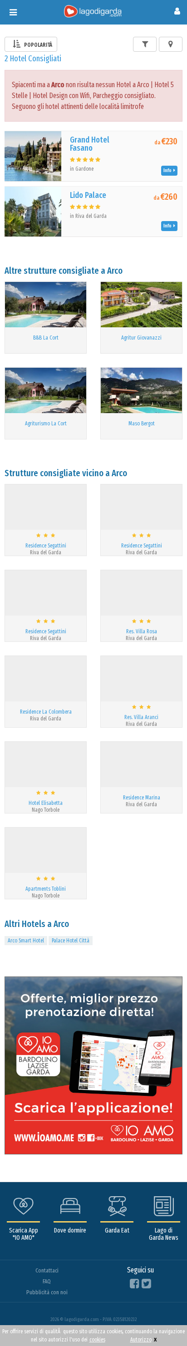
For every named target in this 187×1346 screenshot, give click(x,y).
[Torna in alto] (161, 1320)
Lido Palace (88, 195)
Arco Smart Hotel (26, 940)
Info (168, 170)
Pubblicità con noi (47, 1292)
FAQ (47, 1281)
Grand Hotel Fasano (89, 144)
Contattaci (47, 1270)
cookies (97, 1339)
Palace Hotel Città (70, 940)
